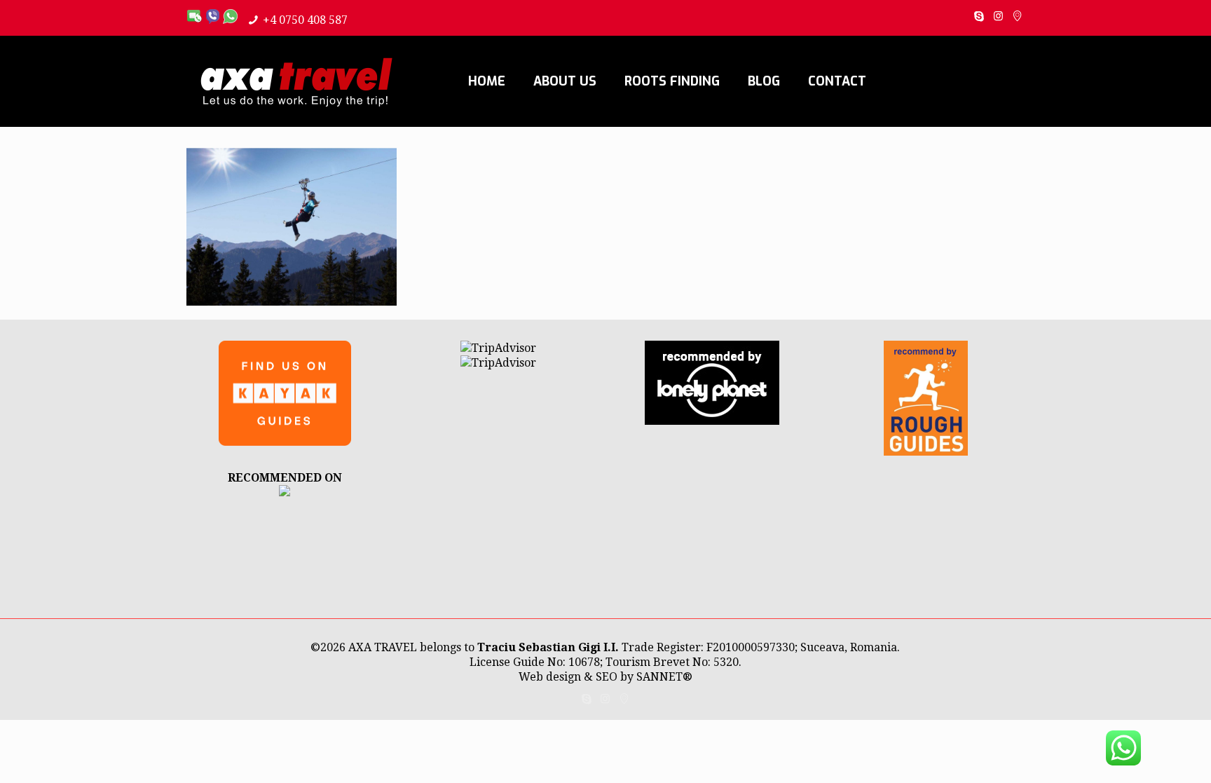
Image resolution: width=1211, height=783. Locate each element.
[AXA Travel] (296, 81)
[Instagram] (998, 16)
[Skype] (979, 16)
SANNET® (664, 676)
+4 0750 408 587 (305, 20)
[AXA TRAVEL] (284, 492)
